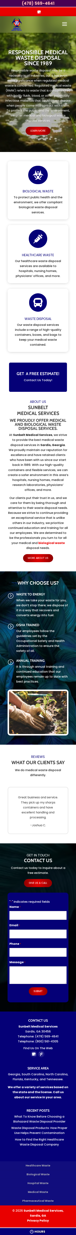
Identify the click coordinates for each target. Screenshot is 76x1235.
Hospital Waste (38, 1183)
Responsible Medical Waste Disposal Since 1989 (38, 58)
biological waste (51, 543)
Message (17, 962)
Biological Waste (38, 1174)
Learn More (38, 131)
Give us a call (38, 883)
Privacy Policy (38, 1220)
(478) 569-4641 (38, 3)
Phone (15, 944)
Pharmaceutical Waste (38, 1201)
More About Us (38, 558)
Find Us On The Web (38, 1048)
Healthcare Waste (38, 1165)
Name (15, 907)
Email (14, 925)
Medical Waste (38, 1192)
